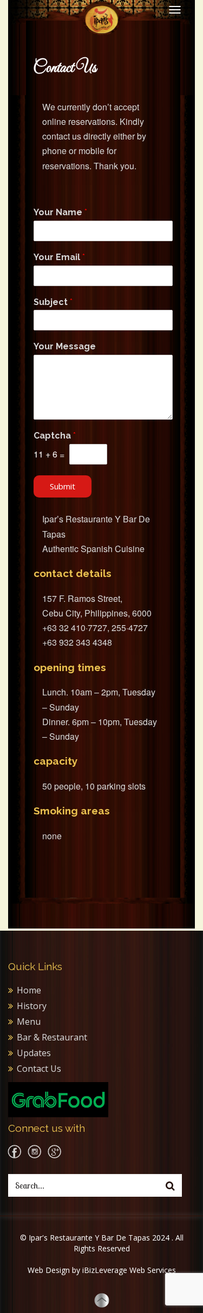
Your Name (60, 212)
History (32, 1006)
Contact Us (39, 1069)
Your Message (65, 346)
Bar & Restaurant (52, 1037)
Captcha (55, 435)
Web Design (49, 1270)
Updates (34, 1053)
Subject (53, 302)
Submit (62, 486)
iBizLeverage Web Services (129, 1270)
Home (29, 990)
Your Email (59, 257)
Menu (29, 1021)
